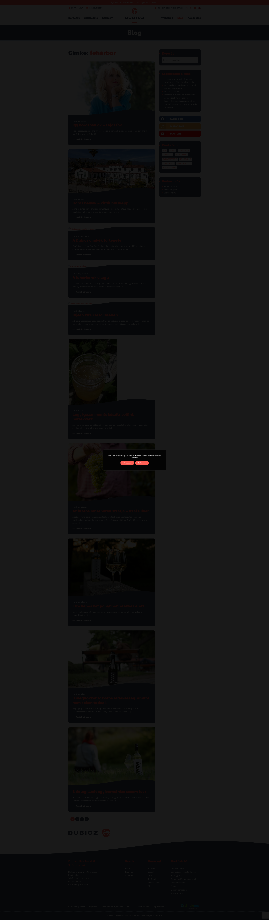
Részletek (134, 458)
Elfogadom (127, 463)
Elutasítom (142, 463)
